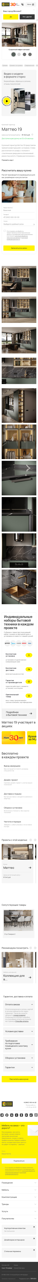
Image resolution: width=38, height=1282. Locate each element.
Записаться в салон (19, 248)
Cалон (5, 221)
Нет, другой (27, 17)
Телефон (6, 214)
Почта (3, 1151)
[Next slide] (35, 840)
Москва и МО (5, 1265)
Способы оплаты (21, 1021)
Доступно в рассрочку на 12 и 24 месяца (17, 138)
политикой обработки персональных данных (17, 237)
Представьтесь (8, 208)
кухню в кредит (19, 1015)
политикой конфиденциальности (17, 238)
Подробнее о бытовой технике (16, 713)
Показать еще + (8, 160)
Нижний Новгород (19, 1268)
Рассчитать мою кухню (19, 1079)
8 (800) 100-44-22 (22, 4)
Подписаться (19, 1161)
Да (11, 17)
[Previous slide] (31, 840)
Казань (16, 1265)
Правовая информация (8, 1279)
